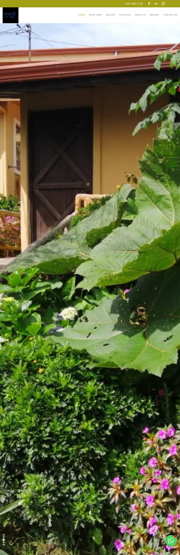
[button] (170, 540)
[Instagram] (163, 3)
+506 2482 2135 (133, 3)
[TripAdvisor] (156, 3)
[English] (170, 3)
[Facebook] (149, 3)
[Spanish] (175, 3)
